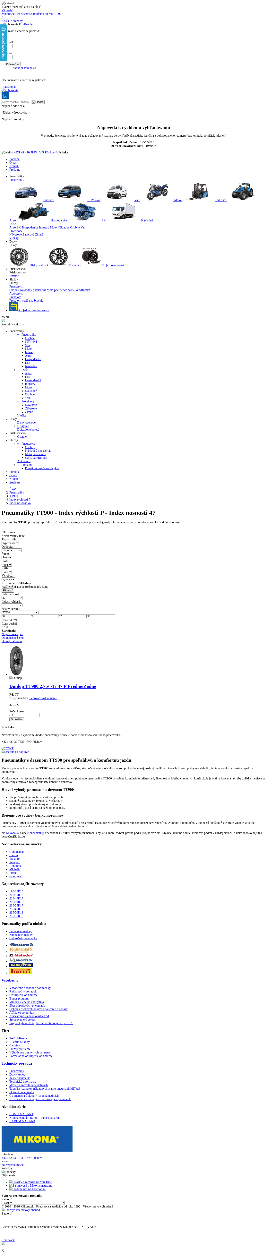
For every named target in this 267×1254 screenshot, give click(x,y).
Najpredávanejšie (12, 634)
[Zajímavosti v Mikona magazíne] (30, 1185)
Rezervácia (8, 1240)
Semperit (14, 862)
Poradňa (14, 159)
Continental (16, 851)
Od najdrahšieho (12, 641)
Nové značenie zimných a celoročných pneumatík (40, 1099)
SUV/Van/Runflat (79, 290)
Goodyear (15, 876)
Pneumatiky (16, 179)
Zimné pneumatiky (21, 934)
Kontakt (14, 166)
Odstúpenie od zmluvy (23, 995)
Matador (14, 858)
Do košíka (16, 719)
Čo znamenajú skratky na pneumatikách (34, 1095)
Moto (177, 200)
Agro (13, 227)
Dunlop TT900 (52, 686)
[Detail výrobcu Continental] (21, 951)
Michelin (14, 869)
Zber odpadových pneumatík (27, 1005)
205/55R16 (16, 895)
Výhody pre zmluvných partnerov (30, 1052)
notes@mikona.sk (13, 1164)
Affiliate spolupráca (21, 1012)
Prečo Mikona (18, 1038)
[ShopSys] (21, 1210)
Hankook (15, 865)
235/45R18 (16, 909)
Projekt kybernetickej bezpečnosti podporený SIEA (41, 1023)
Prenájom (15, 297)
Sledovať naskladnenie (43, 698)
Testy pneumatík (19, 1078)
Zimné (39, 234)
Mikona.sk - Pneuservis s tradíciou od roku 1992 (31, 13)
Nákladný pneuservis (33, 290)
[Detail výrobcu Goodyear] (21, 966)
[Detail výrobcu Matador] (21, 956)
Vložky (14, 238)
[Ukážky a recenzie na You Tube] (30, 1182)
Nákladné (146, 220)
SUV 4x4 (93, 200)
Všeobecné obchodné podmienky (30, 988)
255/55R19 (16, 916)
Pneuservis (16, 286)
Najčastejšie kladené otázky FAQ (29, 1016)
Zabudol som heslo (24, 68)
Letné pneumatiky (20, 931)
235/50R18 (16, 912)
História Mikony (19, 1042)
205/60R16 (16, 902)
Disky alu (75, 265)
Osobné (48, 200)
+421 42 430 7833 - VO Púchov (35, 152)
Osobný (14, 290)
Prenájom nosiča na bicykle (26, 300)
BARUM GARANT (22, 1121)
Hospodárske (59, 220)
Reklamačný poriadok (23, 991)
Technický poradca (17, 1063)
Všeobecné (10, 980)
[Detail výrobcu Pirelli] (20, 973)
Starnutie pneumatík (21, 1092)
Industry (221, 200)
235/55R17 (16, 905)
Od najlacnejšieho (13, 637)
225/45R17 (16, 898)
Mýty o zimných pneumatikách (28, 1085)
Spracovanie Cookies (22, 1019)
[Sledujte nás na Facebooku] (27, 1189)
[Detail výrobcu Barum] (21, 945)
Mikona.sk (12, 833)
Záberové (28, 234)
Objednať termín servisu (33, 310)
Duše (12, 224)
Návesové (15, 234)
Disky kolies (17, 1074)
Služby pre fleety (19, 1049)
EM (104, 220)
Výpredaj (7, 10)
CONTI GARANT (21, 1114)
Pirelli (13, 872)
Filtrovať (8, 590)
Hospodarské (30, 227)
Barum (13, 855)
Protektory (15, 231)
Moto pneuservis (57, 290)
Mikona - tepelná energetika (26, 1002)
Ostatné (14, 276)
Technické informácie (22, 1081)
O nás (13, 162)
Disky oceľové (39, 265)
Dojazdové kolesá (112, 265)
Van (137, 200)
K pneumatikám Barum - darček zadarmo (34, 1117)
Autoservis (16, 293)
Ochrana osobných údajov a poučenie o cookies (38, 1009)
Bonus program (19, 998)
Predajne (14, 169)
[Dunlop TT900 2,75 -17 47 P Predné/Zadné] (16, 674)
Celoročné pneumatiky (23, 938)
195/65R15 (16, 891)
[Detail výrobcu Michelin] (21, 961)
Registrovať (9, 86)
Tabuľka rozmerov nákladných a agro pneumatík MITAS (44, 1088)
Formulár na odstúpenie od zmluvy (30, 1056)
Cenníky (14, 1045)
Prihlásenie (25, 24)
